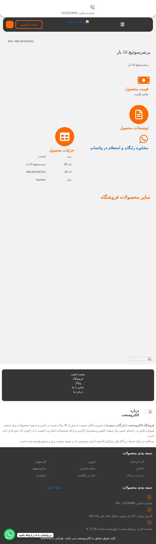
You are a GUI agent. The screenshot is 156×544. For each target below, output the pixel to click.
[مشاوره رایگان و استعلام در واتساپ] (143, 139)
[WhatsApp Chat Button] (9, 534)
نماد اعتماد (53, 487)
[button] (122, 24)
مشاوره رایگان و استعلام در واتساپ (119, 148)
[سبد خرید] (10, 24)
